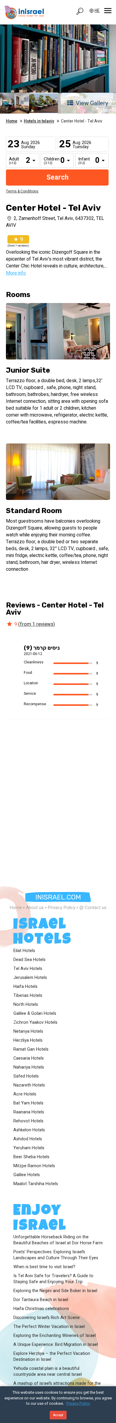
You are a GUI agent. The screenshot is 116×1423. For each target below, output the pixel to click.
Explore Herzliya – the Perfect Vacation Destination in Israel (51, 1357)
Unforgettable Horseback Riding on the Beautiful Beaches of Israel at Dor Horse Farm (58, 1240)
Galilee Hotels (26, 1175)
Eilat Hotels (24, 951)
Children (48, 161)
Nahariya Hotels (28, 1067)
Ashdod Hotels (27, 1139)
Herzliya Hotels (28, 1040)
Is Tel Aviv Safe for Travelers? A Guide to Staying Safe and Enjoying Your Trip (53, 1279)
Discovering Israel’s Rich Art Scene (46, 1318)
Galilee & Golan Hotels (34, 1014)
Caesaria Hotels (28, 1058)
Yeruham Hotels (28, 1148)
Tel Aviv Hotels (27, 969)
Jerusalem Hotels (30, 978)
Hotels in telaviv (39, 121)
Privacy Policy (61, 907)
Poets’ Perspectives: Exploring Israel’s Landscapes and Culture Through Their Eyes (55, 1255)
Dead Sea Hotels (29, 960)
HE (97, 10)
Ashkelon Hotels (29, 1130)
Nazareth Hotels (29, 1085)
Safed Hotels (26, 1076)
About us (35, 907)
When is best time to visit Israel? (44, 1267)
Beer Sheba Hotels (31, 1157)
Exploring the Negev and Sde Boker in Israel (55, 1291)
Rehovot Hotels (28, 1121)
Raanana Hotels (28, 1112)
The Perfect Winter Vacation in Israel (49, 1327)
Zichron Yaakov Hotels (35, 1023)
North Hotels (25, 1005)
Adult (13, 161)
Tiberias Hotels (27, 996)
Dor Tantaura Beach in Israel (40, 1300)
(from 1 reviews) (36, 624)
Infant (82, 161)
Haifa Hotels (25, 987)
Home (11, 121)
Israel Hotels (42, 933)
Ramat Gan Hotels (30, 1049)
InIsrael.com (58, 897)
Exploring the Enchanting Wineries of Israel (54, 1336)
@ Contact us (92, 907)
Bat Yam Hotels (28, 1103)
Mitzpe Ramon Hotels (34, 1166)
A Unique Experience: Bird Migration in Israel (55, 1345)
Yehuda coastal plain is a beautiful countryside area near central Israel (47, 1372)
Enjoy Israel (40, 1219)
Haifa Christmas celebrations (41, 1309)
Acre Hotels (24, 1094)
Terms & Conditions (22, 191)
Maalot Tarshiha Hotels (35, 1184)
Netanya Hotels (28, 1032)
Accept (58, 1415)
